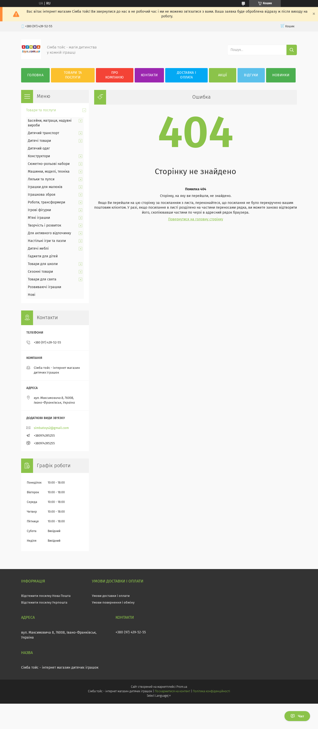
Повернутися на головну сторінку (195, 219)
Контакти (149, 75)
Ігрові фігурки (39, 210)
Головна (35, 75)
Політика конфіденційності (211, 691)
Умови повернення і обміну (113, 602)
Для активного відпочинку (49, 233)
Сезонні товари (40, 271)
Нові (31, 295)
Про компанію (114, 75)
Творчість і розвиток (44, 225)
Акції (222, 75)
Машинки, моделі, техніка (49, 171)
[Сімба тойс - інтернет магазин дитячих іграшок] (31, 58)
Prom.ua (181, 687)
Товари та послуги (73, 75)
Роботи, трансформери (46, 202)
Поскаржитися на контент (172, 691)
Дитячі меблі (38, 248)
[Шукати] (291, 50)
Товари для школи (43, 264)
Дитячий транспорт (43, 133)
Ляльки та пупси (41, 179)
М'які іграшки (39, 218)
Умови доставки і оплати (111, 596)
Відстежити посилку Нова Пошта (46, 596)
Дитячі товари (39, 141)
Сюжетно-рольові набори (49, 164)
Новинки (280, 75)
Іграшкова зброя (41, 194)
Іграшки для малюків (45, 187)
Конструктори (39, 156)
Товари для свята (42, 279)
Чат (301, 716)
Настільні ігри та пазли (47, 241)
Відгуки (251, 75)
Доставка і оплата (186, 75)
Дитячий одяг (39, 148)
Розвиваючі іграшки (44, 287)
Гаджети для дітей (43, 256)
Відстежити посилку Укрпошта (44, 602)
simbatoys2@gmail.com (51, 428)
